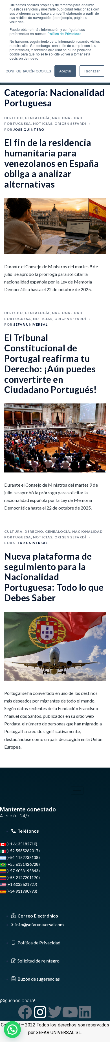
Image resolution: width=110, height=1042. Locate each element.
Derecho (13, 118)
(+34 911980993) (22, 891)
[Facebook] (25, 1012)
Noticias (42, 123)
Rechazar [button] (92, 70)
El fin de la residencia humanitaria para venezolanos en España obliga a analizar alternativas (51, 163)
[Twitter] (55, 1012)
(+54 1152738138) (23, 857)
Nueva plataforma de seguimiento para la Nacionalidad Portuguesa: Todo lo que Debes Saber (54, 577)
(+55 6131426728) (23, 864)
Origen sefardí (70, 123)
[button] (12, 1029)
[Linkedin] (85, 1012)
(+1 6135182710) (22, 843)
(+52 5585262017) (23, 850)
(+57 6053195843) (23, 870)
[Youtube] (70, 1012)
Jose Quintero (28, 129)
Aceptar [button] (65, 70)
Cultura (13, 531)
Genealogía (37, 118)
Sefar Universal (30, 324)
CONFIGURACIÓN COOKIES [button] (28, 70)
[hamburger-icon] (77, 791)
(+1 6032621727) (22, 884)
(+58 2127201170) (23, 877)
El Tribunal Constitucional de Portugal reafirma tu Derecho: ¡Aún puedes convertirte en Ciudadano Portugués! (50, 363)
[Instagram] (40, 1012)
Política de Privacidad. (64, 33)
